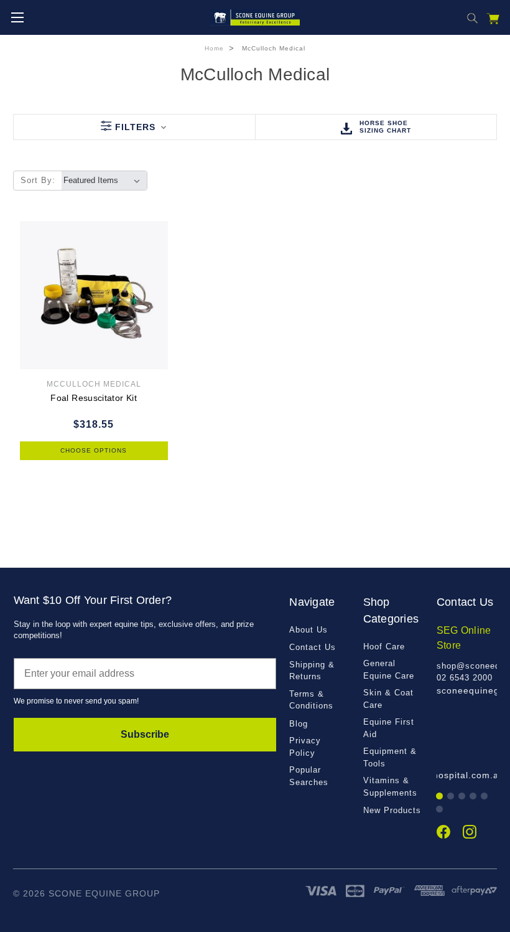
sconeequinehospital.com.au (440, 775)
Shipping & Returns (312, 671)
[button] (134, 127)
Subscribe (145, 734)
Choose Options (93, 450)
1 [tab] (440, 796)
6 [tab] (440, 809)
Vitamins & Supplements (390, 787)
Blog (298, 723)
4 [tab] (473, 796)
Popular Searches (308, 776)
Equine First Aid (388, 728)
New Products (392, 810)
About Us (308, 629)
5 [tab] (484, 796)
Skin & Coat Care (388, 699)
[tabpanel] (467, 660)
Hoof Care (384, 646)
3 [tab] (462, 796)
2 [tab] (451, 796)
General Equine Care (388, 669)
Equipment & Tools (390, 757)
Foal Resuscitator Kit (93, 398)
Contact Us (312, 647)
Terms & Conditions (311, 700)
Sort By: (38, 180)
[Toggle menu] (17, 17)
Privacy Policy (305, 747)
